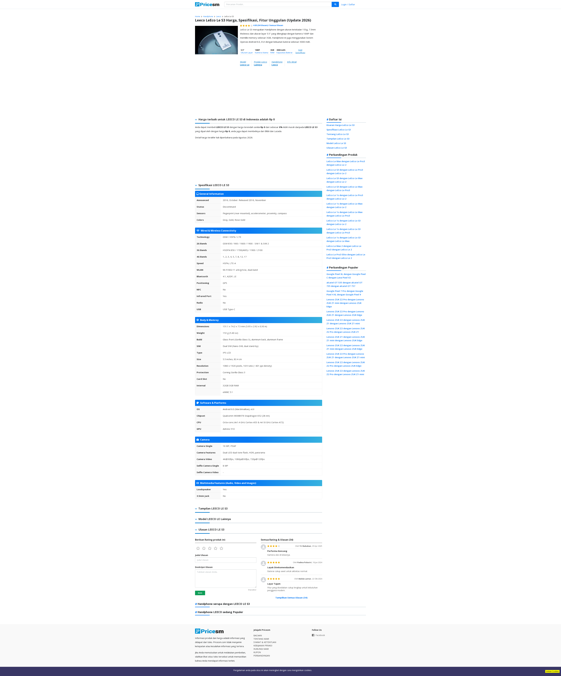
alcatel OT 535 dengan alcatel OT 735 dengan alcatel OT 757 (344, 284)
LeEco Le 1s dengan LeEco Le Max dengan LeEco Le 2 (344, 205)
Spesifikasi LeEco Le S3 (339, 129)
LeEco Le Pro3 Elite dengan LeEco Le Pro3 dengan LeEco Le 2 (346, 256)
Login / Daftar (348, 4)
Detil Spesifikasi (300, 51)
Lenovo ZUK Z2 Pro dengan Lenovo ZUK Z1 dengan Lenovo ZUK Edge (345, 313)
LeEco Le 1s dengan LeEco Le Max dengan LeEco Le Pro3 (344, 214)
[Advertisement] (346, 69)
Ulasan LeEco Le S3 (337, 147)
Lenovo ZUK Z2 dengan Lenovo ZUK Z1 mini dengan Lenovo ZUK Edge (346, 347)
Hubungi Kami (261, 649)
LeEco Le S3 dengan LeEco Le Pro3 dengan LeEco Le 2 (345, 171)
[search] (335, 4)
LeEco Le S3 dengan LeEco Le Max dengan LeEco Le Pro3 (344, 188)
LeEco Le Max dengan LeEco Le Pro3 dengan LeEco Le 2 (346, 163)
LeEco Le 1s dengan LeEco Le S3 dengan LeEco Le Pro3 (344, 231)
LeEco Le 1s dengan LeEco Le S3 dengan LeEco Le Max (344, 239)
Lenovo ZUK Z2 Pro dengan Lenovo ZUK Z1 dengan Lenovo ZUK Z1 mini (346, 355)
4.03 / (261, 25)
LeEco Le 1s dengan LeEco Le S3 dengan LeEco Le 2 (344, 222)
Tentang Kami (261, 638)
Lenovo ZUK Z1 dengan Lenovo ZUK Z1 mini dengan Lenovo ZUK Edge (346, 338)
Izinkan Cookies (552, 671)
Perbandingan (261, 655)
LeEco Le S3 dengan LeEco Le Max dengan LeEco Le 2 (344, 180)
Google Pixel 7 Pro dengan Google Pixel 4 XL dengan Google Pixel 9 (345, 293)
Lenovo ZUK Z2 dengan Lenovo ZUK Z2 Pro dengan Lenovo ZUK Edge (346, 364)
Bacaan (257, 635)
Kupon (257, 652)
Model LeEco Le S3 (336, 143)
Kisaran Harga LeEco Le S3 (341, 125)
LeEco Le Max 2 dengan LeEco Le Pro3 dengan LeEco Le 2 (344, 248)
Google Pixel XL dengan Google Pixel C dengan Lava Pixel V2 (346, 276)
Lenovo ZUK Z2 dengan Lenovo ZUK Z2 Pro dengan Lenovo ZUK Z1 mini (346, 372)
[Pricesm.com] (207, 4)
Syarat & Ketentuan (264, 642)
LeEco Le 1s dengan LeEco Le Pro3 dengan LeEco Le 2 (345, 197)
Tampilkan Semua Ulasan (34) (291, 597)
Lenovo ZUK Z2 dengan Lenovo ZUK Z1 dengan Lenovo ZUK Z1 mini (346, 321)
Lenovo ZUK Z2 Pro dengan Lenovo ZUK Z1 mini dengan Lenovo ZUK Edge (345, 303)
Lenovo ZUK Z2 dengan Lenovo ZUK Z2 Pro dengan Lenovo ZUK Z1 (346, 330)
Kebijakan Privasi (262, 645)
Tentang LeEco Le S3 (338, 134)
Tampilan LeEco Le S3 (338, 138)
